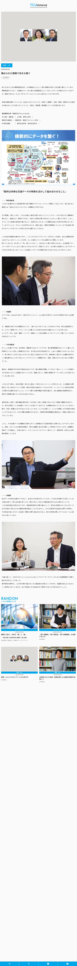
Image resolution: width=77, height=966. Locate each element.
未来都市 (6, 78)
